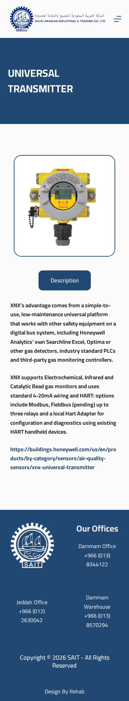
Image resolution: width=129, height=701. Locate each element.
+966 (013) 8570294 (97, 620)
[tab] (65, 280)
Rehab (76, 691)
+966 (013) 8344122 (97, 559)
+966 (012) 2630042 (32, 615)
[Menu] (117, 19)
